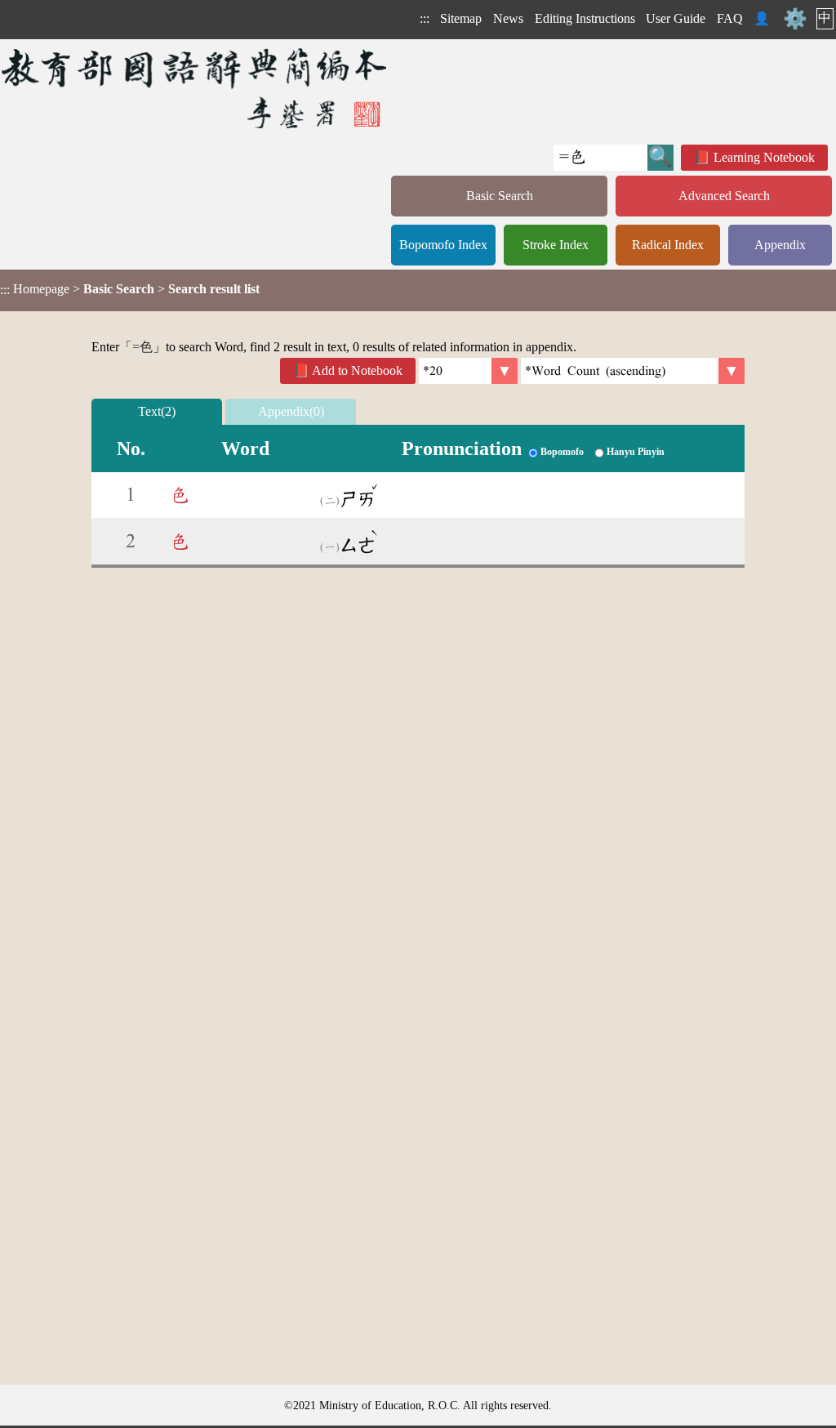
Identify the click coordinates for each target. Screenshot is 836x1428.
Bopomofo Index (443, 245)
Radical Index (668, 245)
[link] (633, 371)
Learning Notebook (764, 157)
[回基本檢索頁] (195, 87)
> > (130, 289)
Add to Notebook (357, 370)
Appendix (780, 245)
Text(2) (157, 411)
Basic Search (499, 196)
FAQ (730, 18)
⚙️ (795, 18)
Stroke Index (555, 245)
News (508, 18)
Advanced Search (724, 196)
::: (424, 18)
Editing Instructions (585, 18)
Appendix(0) (291, 411)
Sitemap (461, 18)
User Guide (675, 18)
